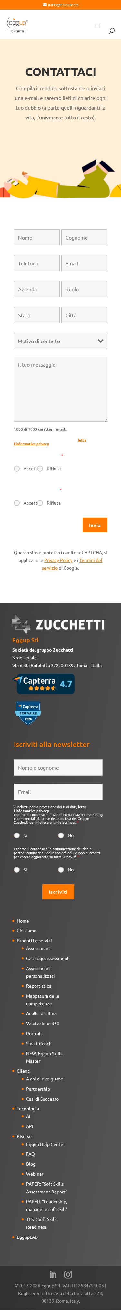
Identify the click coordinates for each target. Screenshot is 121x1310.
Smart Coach (39, 1043)
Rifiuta (54, 468)
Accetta (30, 468)
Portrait (34, 1033)
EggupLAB (27, 1237)
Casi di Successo (42, 1099)
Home (23, 921)
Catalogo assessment (47, 958)
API (29, 1126)
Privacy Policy (58, 560)
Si (25, 835)
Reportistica (38, 986)
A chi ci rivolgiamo (44, 1078)
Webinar (34, 1174)
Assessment (38, 948)
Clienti (24, 1071)
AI (28, 1116)
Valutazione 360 (42, 1023)
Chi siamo (26, 930)
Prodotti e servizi (34, 940)
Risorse (24, 1136)
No (71, 835)
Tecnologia (28, 1108)
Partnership (38, 1089)
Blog (30, 1164)
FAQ (30, 1154)
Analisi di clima (41, 1013)
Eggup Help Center (45, 1144)
